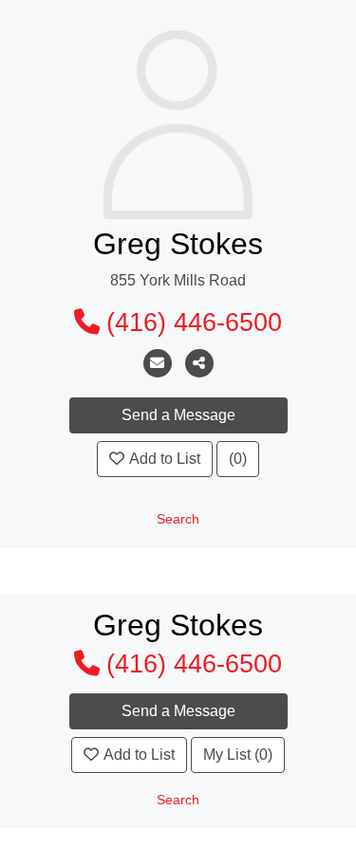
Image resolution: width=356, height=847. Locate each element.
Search (178, 519)
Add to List (164, 459)
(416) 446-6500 (194, 322)
